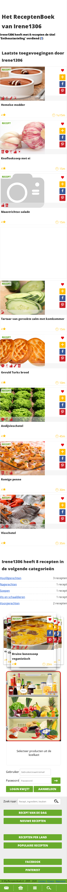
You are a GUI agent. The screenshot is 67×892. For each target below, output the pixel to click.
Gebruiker (12, 772)
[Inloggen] (56, 780)
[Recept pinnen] (62, 91)
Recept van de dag (33, 813)
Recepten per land (33, 837)
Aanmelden (47, 789)
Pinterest (32, 870)
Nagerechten (8, 584)
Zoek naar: (10, 801)
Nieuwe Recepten (33, 821)
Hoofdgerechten (10, 578)
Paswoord (12, 780)
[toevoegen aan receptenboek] (62, 77)
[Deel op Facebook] (62, 84)
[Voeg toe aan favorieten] (62, 70)
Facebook (32, 862)
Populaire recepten (33, 845)
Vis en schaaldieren (12, 597)
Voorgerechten (10, 603)
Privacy (50, 881)
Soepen (5, 591)
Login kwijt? (19, 789)
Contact (42, 881)
